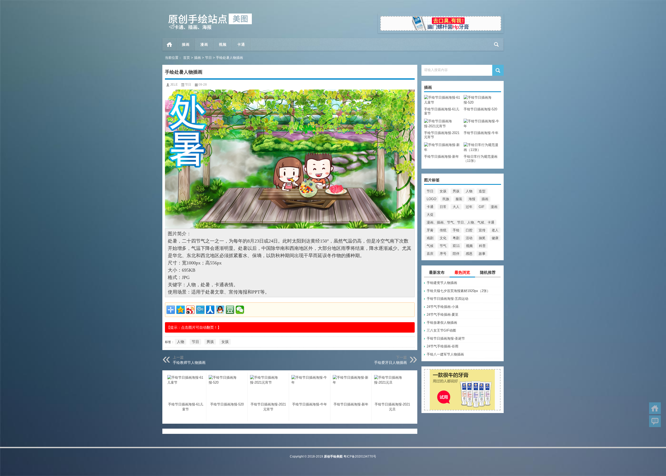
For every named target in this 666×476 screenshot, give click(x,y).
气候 (430, 246)
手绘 (456, 230)
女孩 (443, 191)
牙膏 (430, 230)
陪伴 (456, 254)
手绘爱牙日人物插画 (390, 362)
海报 (472, 199)
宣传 (482, 230)
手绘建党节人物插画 (442, 283)
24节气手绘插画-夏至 (442, 314)
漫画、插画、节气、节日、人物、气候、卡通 (460, 222)
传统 (443, 230)
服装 (459, 199)
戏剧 (430, 238)
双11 (456, 246)
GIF (481, 207)
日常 (443, 207)
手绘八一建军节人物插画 (445, 354)
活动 (469, 238)
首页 (169, 44)
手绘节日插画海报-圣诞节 (446, 338)
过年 (469, 207)
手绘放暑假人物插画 (442, 323)
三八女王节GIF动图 (441, 330)
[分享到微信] (240, 310)
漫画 (494, 207)
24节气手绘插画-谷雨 (442, 346)
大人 (456, 207)
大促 (430, 215)
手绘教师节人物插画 (189, 362)
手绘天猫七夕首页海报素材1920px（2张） (458, 291)
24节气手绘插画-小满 (442, 307)
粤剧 (456, 238)
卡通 (430, 207)
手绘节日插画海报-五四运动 (447, 299)
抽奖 (482, 238)
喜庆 (430, 254)
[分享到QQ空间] (180, 310)
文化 (443, 238)
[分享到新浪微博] (190, 310)
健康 (495, 238)
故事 (482, 254)
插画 (197, 58)
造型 (482, 191)
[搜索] (496, 44)
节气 (443, 246)
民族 (446, 199)
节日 (208, 58)
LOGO (431, 199)
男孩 (456, 191)
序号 (443, 254)
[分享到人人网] (210, 310)
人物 (469, 191)
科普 (482, 246)
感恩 (469, 254)
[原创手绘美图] (207, 15)
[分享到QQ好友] (220, 310)
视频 (469, 246)
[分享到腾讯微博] (200, 310)
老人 (495, 230)
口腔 (469, 230)
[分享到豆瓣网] (230, 310)
